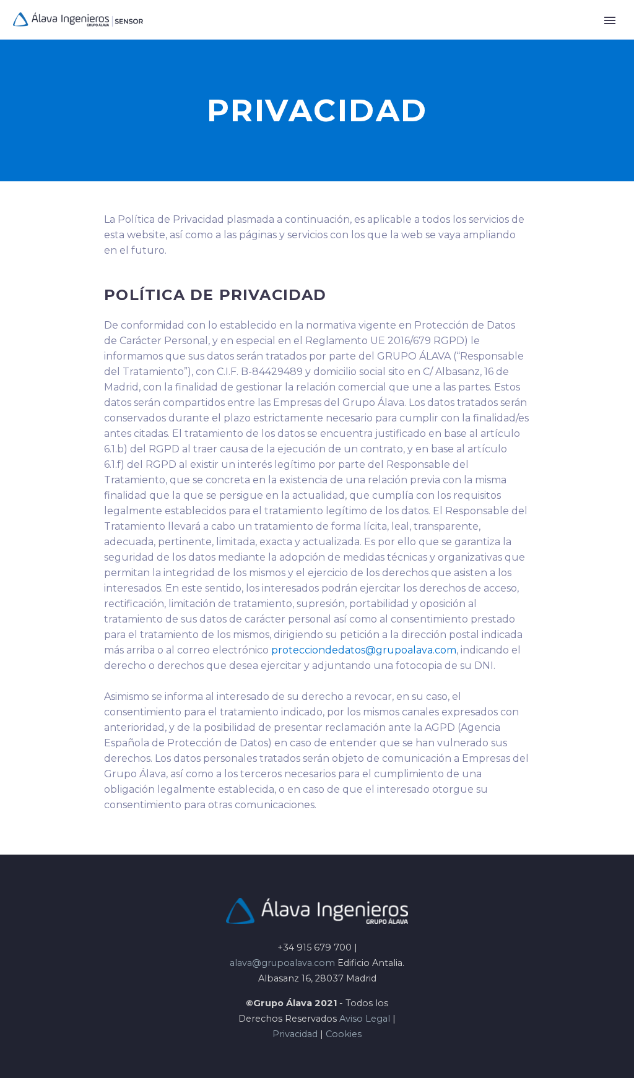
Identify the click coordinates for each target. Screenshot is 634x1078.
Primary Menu (610, 20)
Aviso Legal (364, 1018)
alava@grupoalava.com (282, 962)
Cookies (344, 1034)
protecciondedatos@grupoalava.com (363, 650)
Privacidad (295, 1034)
